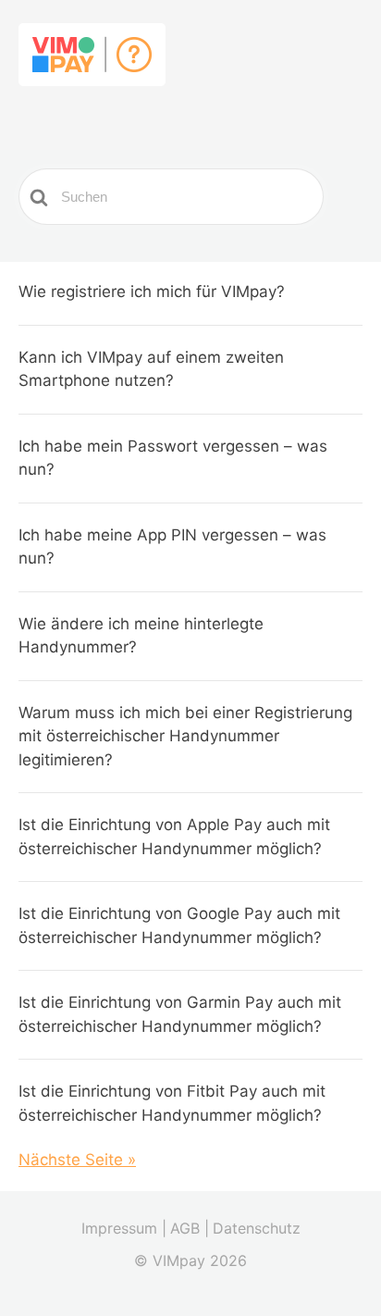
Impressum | (123, 1228)
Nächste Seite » (77, 1159)
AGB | (189, 1228)
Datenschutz (257, 1228)
